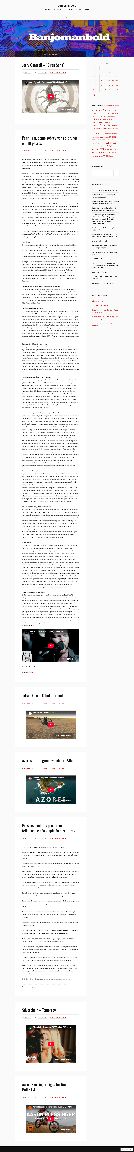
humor (98, 131)
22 (109, 85)
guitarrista (105, 128)
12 (97, 81)
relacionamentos (95, 149)
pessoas (103, 146)
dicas (110, 119)
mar (105, 133)
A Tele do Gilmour (98, 301)
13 (101, 81)
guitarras (100, 128)
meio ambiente (110, 133)
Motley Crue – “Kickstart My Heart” (105, 190)
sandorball (42, 72)
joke (97, 133)
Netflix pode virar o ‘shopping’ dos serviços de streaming (104, 196)
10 (117, 76)
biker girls (113, 111)
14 (105, 81)
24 (117, 85)
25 (93, 89)
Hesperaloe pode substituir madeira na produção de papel (104, 246)
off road (112, 143)
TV (111, 152)
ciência (116, 114)
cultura (114, 116)
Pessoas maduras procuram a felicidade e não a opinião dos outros (48, 828)
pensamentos (96, 146)
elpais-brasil (31, 672)
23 (113, 85)
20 (101, 85)
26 (97, 89)
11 (93, 81)
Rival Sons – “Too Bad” (100, 272)
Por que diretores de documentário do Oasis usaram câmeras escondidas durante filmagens (105, 265)
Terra (101, 152)
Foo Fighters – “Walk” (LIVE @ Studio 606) (103, 229)
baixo (101, 110)
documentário (95, 122)
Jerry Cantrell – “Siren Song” (43, 65)
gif (93, 128)
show (110, 149)
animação (113, 105)
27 (101, 89)
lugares (101, 133)
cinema (111, 114)
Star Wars (115, 149)
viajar (97, 156)
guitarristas (111, 128)
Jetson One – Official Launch (43, 695)
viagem (94, 156)
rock (102, 148)
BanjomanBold (67, 5)
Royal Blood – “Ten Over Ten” (102, 283)
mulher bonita (110, 140)
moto (116, 133)
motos (112, 136)
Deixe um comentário (58, 72)
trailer (105, 152)
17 (117, 81)
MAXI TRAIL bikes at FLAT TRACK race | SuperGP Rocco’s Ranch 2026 (104, 235)
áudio (111, 156)
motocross (104, 137)
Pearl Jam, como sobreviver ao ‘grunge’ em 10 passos (50, 140)
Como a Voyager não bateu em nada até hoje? (104, 253)
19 (97, 85)
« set (93, 95)
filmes (96, 125)
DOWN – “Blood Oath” (100, 241)
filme (93, 125)
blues (94, 114)
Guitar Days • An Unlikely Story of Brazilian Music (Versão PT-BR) (104, 209)
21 (105, 85)
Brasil (97, 114)
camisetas (101, 114)
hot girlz (94, 131)
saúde (107, 149)
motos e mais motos (99, 140)
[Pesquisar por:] (105, 173)
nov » (97, 95)
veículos (114, 152)
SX (118, 149)
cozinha (110, 116)
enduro (106, 122)
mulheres (116, 140)
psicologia (109, 146)
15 (109, 81)
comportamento (98, 116)
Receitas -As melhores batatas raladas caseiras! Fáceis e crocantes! (105, 202)
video (106, 155)
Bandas (107, 110)
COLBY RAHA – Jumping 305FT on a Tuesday (104, 277)
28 (105, 89)
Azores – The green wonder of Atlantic (50, 760)
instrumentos (111, 131)
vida (101, 156)
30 (113, 89)
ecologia (101, 122)
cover (106, 116)
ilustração (104, 131)
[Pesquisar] (116, 173)
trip (109, 152)
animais (108, 105)
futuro (116, 125)
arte (98, 110)
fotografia (105, 125)
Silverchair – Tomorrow (39, 1010)
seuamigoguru (32, 987)
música (97, 143)
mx (93, 143)
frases (112, 125)
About (67, 17)
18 (93, 85)
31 (117, 89)
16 (113, 81)
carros (106, 114)
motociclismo (96, 137)
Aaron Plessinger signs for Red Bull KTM (44, 1087)
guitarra (96, 128)
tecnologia (96, 152)
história (116, 128)
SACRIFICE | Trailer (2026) (101, 259)
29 (109, 89)
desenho (105, 119)
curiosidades (97, 119)
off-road (105, 143)
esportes (112, 122)
